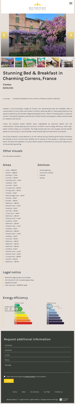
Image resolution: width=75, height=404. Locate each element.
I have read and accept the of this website (26, 377)
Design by (65, 399)
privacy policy (30, 377)
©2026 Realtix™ (12, 399)
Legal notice (24, 399)
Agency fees (34, 399)
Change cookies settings (49, 399)
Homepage (6, 98)
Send (9, 381)
